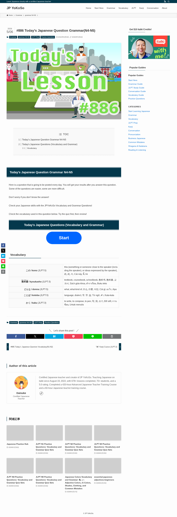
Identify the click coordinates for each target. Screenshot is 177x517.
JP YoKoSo (15, 8)
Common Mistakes (136, 142)
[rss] (165, 1)
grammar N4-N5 (24, 37)
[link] (41, 393)
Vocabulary (32, 148)
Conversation (134, 130)
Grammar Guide (135, 84)
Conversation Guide (137, 91)
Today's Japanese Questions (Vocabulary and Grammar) (49, 144)
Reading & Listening (137, 150)
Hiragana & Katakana (137, 146)
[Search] (168, 1)
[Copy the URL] (111, 336)
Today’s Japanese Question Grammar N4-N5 (44, 139)
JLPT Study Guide (136, 88)
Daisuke (21, 393)
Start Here (132, 80)
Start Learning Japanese (139, 111)
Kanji (130, 127)
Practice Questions (47, 37)
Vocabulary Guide (136, 95)
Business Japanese (136, 138)
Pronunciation (134, 134)
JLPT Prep (35, 37)
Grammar (13, 37)
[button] (16, 336)
